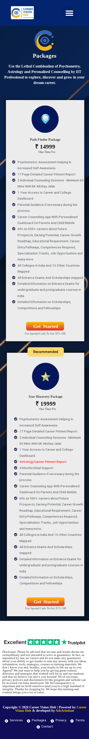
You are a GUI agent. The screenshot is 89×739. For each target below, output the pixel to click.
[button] (69, 13)
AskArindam (65, 710)
